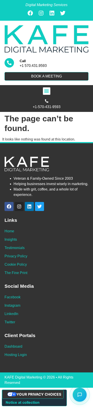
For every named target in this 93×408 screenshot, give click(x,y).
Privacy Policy (16, 256)
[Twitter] (62, 13)
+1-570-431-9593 (46, 107)
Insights (11, 239)
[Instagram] (41, 13)
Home (9, 231)
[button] (46, 91)
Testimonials (15, 248)
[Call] (9, 63)
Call (23, 61)
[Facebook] (30, 13)
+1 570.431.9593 (33, 66)
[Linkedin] (51, 13)
